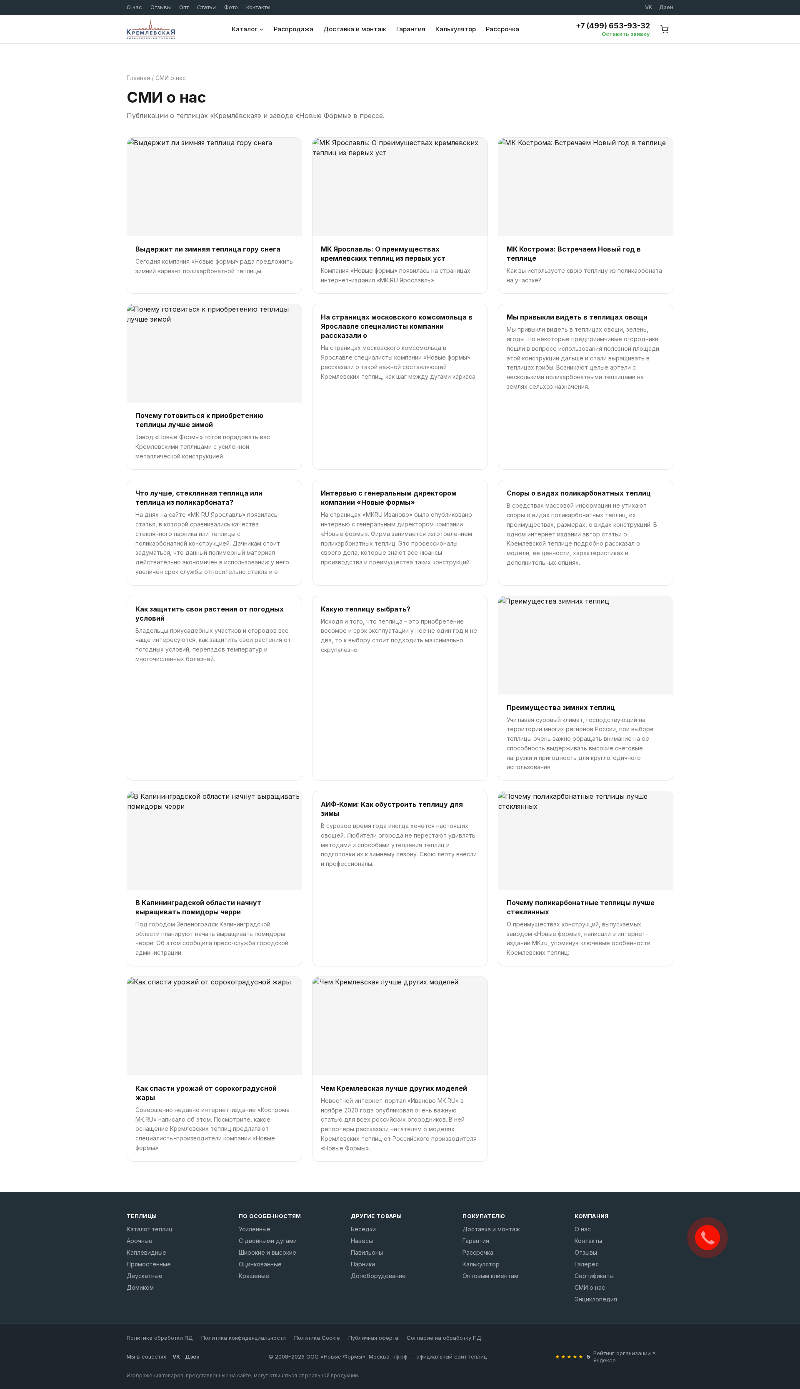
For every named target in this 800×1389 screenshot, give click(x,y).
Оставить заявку (626, 33)
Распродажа (293, 29)
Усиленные (254, 1229)
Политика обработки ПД (160, 1337)
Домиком (140, 1287)
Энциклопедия (596, 1299)
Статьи (206, 7)
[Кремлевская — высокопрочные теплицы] (151, 29)
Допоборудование (378, 1275)
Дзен (666, 7)
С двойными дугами (268, 1240)
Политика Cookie (317, 1337)
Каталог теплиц (149, 1229)
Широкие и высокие (267, 1252)
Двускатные (144, 1275)
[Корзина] (665, 29)
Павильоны (367, 1252)
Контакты (258, 7)
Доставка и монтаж (354, 29)
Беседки (363, 1229)
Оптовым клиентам (490, 1275)
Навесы (362, 1240)
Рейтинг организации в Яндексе (624, 1356)
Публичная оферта (373, 1337)
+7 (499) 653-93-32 (613, 25)
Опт (184, 7)
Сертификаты (594, 1275)
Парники (363, 1264)
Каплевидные (146, 1252)
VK (648, 7)
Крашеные (254, 1275)
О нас (134, 7)
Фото (231, 7)
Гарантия (410, 29)
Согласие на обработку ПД (444, 1337)
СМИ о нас (590, 1287)
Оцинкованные (260, 1264)
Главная (138, 77)
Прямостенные (149, 1264)
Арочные (139, 1240)
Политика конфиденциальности (243, 1337)
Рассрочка (502, 29)
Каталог (245, 29)
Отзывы (160, 7)
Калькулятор (455, 29)
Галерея (587, 1264)
